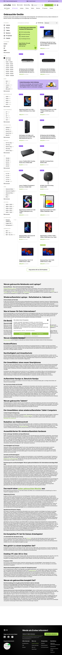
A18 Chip (8, 144)
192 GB (7, 160)
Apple (5, 50)
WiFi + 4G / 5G (9, 234)
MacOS (7, 135)
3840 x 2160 (9, 206)
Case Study (34, 649)
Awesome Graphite (10, 191)
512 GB (7, 181)
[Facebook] (8, 637)
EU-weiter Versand (31, 1)
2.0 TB (7, 175)
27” (6, 112)
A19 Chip (8, 148)
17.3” (7, 117)
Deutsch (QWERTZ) (8, 220)
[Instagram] (12, 637)
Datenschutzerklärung (26, 638)
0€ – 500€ (8, 60)
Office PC (29, 538)
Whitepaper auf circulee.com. (10, 418)
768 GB (7, 158)
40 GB (7, 166)
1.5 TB (7, 177)
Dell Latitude (26, 292)
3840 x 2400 (9, 204)
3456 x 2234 (9, 208)
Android (7, 127)
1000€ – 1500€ (9, 63)
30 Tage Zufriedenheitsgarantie (11, 1)
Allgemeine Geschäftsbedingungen (54, 644)
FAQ (23, 645)
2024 (7, 98)
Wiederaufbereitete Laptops (10, 288)
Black (7, 194)
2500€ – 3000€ (9, 69)
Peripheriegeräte (32, 570)
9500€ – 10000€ (10, 75)
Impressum (52, 652)
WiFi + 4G (8, 232)
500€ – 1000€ (9, 62)
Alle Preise (8, 58)
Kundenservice (25, 643)
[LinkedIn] (5, 637)
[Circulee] (7, 5)
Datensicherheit (44, 645)
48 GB (7, 164)
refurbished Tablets (28, 415)
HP (4, 48)
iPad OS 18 (8, 131)
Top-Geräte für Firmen (54, 1)
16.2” (7, 119)
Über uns (33, 647)
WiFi (7, 230)
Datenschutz (53, 646)
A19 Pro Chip (9, 150)
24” (7, 115)
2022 (7, 102)
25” (6, 114)
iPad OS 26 (8, 133)
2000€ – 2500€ (9, 67)
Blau (7, 196)
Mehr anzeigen (7, 52)
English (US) (8, 223)
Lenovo (5, 43)
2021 (7, 104)
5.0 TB (7, 173)
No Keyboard (9, 225)
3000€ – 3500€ (9, 71)
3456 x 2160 (9, 210)
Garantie (43, 643)
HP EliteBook (14, 292)
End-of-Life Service (23, 426)
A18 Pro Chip (9, 146)
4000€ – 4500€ (9, 73)
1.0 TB (7, 179)
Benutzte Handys (7, 339)
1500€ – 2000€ (9, 65)
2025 (7, 96)
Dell (4, 46)
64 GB (7, 162)
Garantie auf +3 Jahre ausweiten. (11, 458)
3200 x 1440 (9, 212)
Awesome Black (9, 189)
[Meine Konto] (57, 5)
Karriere (24, 647)
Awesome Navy (9, 193)
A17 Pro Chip (9, 142)
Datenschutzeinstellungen (54, 649)
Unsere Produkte (35, 643)
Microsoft (8, 89)
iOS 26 (7, 129)
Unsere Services (35, 645)
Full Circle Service (44, 647)
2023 (7, 100)
